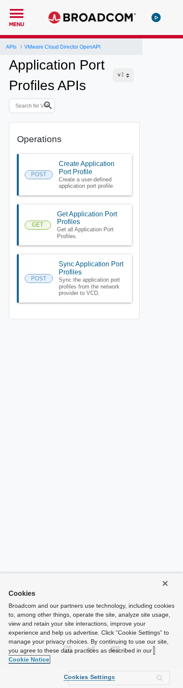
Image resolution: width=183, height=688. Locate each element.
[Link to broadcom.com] (92, 17)
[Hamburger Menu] (16, 12)
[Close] (165, 583)
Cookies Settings (89, 676)
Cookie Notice (29, 659)
